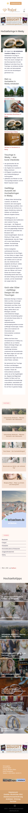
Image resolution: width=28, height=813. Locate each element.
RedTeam (13, 568)
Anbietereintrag (15, 3)
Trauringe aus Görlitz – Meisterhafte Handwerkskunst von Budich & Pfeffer (13, 691)
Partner (13, 801)
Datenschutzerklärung (13, 797)
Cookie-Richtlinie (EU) (13, 794)
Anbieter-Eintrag (13, 799)
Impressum (13, 792)
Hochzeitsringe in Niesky (11, 132)
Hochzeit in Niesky (9, 99)
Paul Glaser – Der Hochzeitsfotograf (14, 451)
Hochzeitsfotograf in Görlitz (11, 674)
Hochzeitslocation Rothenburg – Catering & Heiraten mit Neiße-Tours (12, 710)
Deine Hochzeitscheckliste (10, 617)
